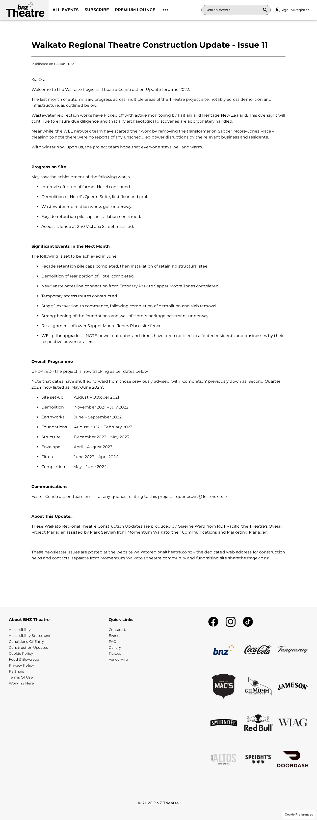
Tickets (115, 653)
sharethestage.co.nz (248, 558)
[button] (24, 10)
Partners (16, 671)
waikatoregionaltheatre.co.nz (163, 552)
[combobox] (233, 9)
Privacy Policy (21, 665)
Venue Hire (118, 659)
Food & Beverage (24, 659)
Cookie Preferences (299, 814)
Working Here (21, 683)
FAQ (112, 641)
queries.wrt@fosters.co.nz (202, 496)
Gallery (115, 647)
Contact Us (119, 629)
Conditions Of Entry (26, 641)
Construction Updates (28, 647)
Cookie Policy (21, 653)
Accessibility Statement (30, 635)
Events (115, 635)
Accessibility (20, 629)
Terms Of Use (21, 677)
